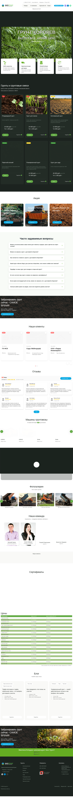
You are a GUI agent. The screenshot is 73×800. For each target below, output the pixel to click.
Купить (5, 134)
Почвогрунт (3, 654)
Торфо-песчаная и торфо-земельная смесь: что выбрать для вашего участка (12, 691)
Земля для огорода (5, 630)
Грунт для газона (31, 116)
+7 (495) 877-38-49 (27, 2)
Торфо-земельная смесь (6, 650)
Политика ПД (56, 786)
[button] (67, 363)
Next (71, 431)
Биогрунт (3, 652)
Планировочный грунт (33, 162)
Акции (48, 5)
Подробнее (18, 134)
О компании (33, 5)
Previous (1, 431)
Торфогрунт (3, 639)
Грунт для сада (55, 162)
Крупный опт (43, 5)
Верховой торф (4, 661)
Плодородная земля (5, 619)
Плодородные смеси (5, 621)
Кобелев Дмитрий (37, 697)
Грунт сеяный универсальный (7, 625)
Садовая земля (4, 632)
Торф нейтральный (5, 641)
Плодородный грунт (8, 116)
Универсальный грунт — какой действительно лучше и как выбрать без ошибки (60, 691)
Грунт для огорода (4, 636)
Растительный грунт (5, 628)
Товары (26, 5)
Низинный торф (4, 643)
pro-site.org (7, 788)
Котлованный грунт (57, 116)
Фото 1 (36, 752)
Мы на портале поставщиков (47, 773)
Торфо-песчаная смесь (5, 648)
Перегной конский (7, 162)
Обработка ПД (63, 786)
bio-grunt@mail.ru (35, 2)
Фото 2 (36, 754)
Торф (2, 658)
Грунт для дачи (4, 647)
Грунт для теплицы (4, 634)
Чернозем (3, 659)
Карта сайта (70, 786)
